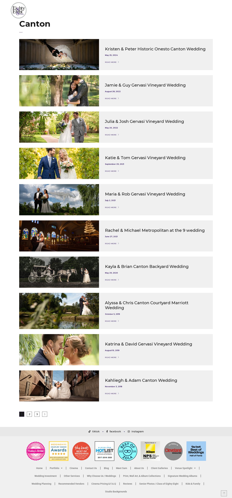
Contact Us (91, 468)
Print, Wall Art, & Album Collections (142, 476)
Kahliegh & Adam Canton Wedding (141, 380)
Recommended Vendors (71, 483)
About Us (139, 468)
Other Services (72, 476)
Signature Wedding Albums (182, 476)
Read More (111, 62)
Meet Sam (121, 468)
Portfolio (54, 468)
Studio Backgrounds (116, 491)
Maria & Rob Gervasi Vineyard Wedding (145, 194)
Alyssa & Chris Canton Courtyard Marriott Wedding (146, 305)
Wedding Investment (45, 476)
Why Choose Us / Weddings (101, 476)
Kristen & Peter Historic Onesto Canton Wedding (155, 48)
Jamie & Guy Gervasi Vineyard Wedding (145, 85)
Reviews (127, 483)
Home (39, 468)
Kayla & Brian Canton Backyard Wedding (147, 266)
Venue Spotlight (183, 468)
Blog (106, 468)
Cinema (74, 468)
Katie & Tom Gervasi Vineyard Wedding (145, 157)
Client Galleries (159, 468)
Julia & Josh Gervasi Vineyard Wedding (144, 121)
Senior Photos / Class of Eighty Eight (159, 483)
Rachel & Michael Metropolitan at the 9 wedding (155, 230)
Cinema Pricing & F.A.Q (103, 483)
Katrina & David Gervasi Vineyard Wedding (148, 344)
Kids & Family (193, 483)
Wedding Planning (41, 483)
